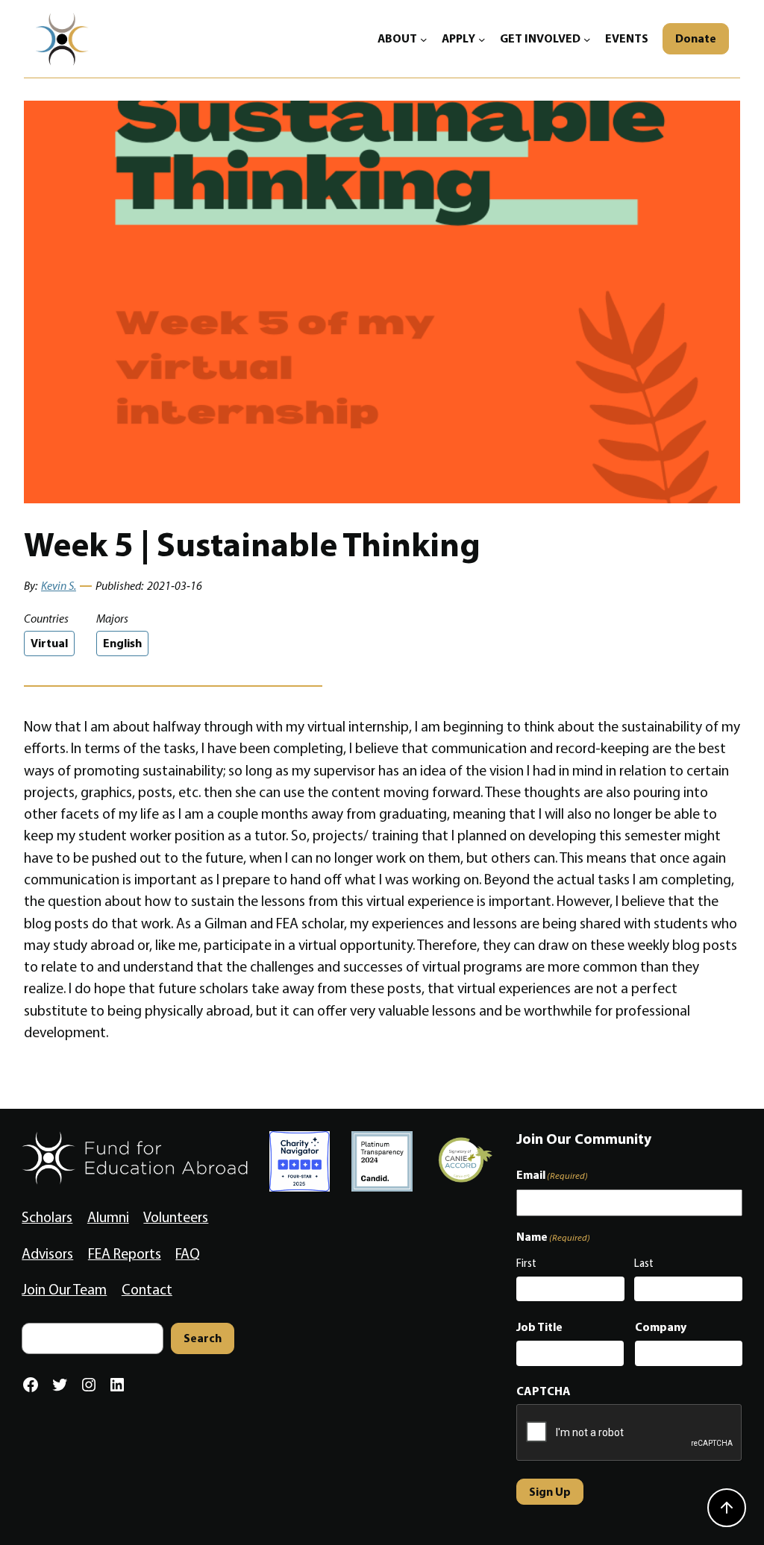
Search (203, 1337)
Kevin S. (58, 586)
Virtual (49, 642)
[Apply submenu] (482, 39)
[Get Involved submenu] (587, 39)
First (526, 1263)
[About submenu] (424, 39)
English (122, 642)
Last (644, 1263)
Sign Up (550, 1491)
